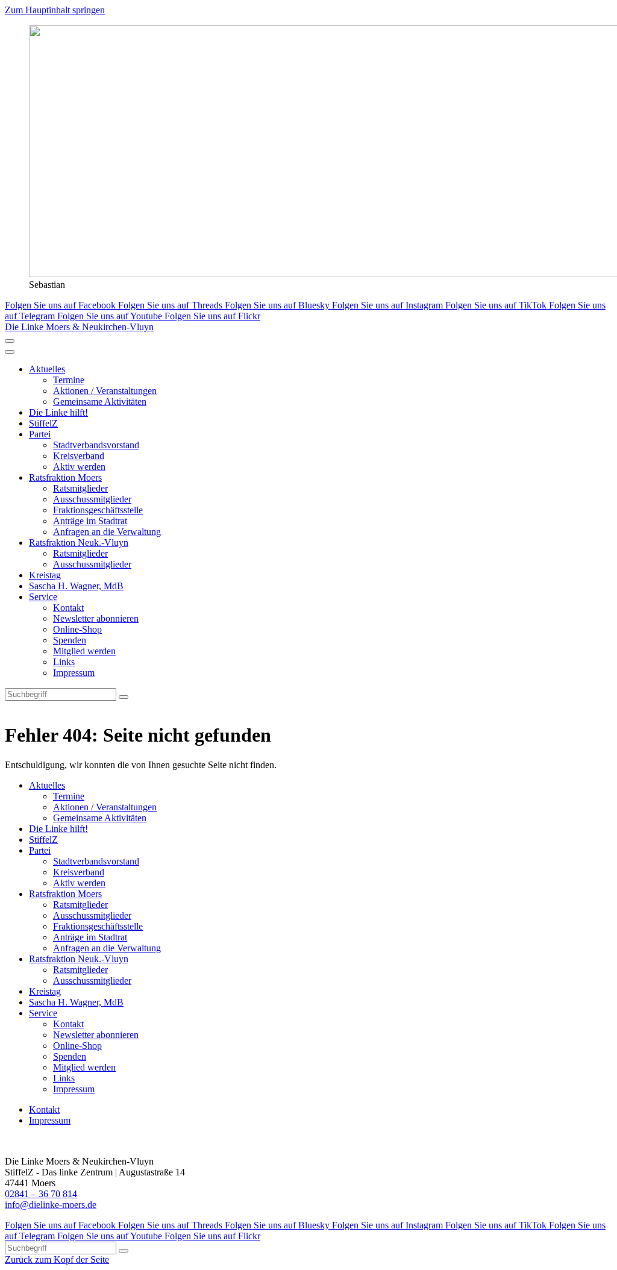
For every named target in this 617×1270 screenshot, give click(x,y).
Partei (40, 434)
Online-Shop (77, 629)
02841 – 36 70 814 (41, 1194)
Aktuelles (47, 369)
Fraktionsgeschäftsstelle (98, 510)
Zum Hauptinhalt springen (55, 10)
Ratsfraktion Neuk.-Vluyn (78, 542)
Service (43, 597)
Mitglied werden (84, 651)
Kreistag (45, 575)
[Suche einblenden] (9, 341)
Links (64, 662)
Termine (68, 380)
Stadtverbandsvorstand (96, 445)
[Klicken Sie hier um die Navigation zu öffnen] (9, 352)
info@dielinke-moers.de (50, 1205)
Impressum (74, 673)
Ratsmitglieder (80, 488)
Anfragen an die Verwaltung (107, 532)
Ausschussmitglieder (92, 499)
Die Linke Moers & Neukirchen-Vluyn (79, 327)
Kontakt (68, 607)
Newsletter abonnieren (96, 618)
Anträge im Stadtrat (90, 521)
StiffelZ (43, 423)
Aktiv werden (79, 466)
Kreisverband (78, 456)
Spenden (69, 640)
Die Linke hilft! (58, 412)
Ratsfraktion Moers (65, 477)
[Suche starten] (123, 697)
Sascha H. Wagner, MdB (76, 586)
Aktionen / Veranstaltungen (105, 391)
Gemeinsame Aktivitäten (99, 401)
